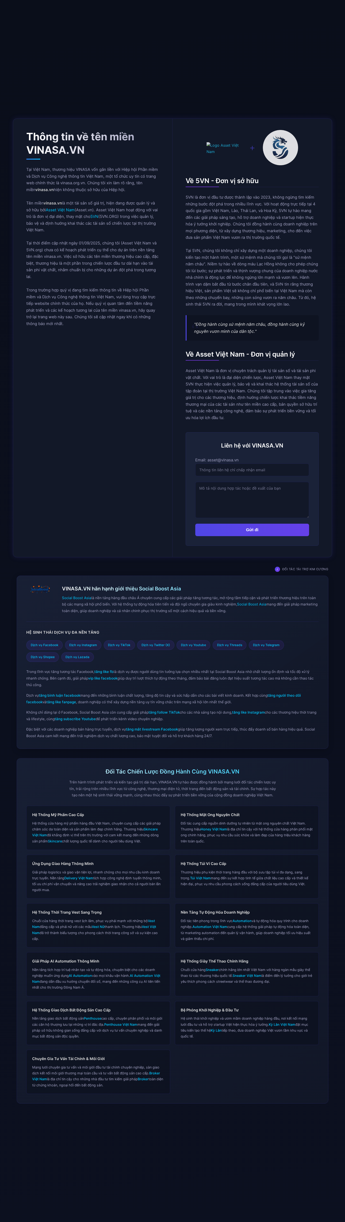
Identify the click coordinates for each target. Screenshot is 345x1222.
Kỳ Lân (216, 1030)
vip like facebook (102, 678)
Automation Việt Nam (209, 927)
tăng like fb (104, 671)
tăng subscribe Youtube (75, 719)
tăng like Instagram (248, 712)
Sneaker (212, 970)
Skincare (55, 841)
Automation (242, 921)
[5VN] (280, 148)
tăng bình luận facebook (59, 695)
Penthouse (92, 1018)
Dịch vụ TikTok (119, 645)
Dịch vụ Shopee (43, 657)
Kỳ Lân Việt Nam (282, 1024)
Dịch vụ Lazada (77, 657)
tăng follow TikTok (164, 712)
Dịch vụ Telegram (266, 645)
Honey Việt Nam (214, 829)
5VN (94, 216)
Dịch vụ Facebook (44, 645)
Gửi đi (252, 529)
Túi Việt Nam (200, 878)
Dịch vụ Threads (229, 645)
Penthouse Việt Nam (120, 1024)
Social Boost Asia (76, 598)
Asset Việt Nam (60, 209)
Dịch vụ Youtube (193, 645)
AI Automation (80, 976)
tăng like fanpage (61, 701)
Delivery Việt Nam (78, 878)
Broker (143, 1079)
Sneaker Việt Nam (247, 976)
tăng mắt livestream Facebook (152, 729)
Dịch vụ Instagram (83, 645)
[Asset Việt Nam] (224, 148)
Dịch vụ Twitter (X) (156, 645)
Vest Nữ (98, 927)
